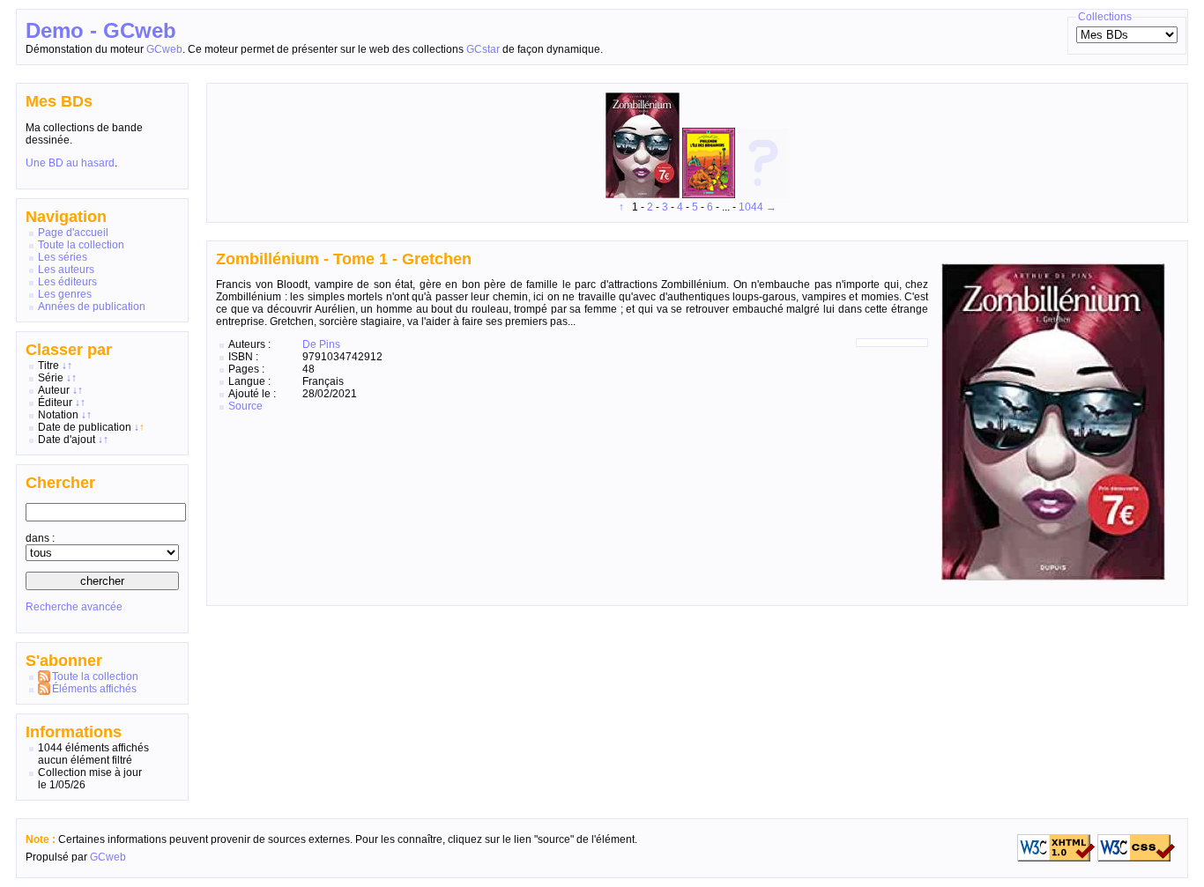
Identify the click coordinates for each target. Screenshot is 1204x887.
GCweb (164, 49)
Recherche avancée (74, 607)
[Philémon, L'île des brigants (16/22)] (710, 194)
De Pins (321, 344)
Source (245, 406)
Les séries (62, 257)
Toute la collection (81, 245)
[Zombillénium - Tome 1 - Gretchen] (644, 194)
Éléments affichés (94, 689)
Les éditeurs (67, 282)
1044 (751, 207)
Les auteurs (66, 269)
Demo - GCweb (101, 30)
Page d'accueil (73, 232)
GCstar (483, 49)
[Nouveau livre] (763, 194)
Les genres (65, 294)
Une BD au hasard (70, 163)
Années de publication (91, 306)
